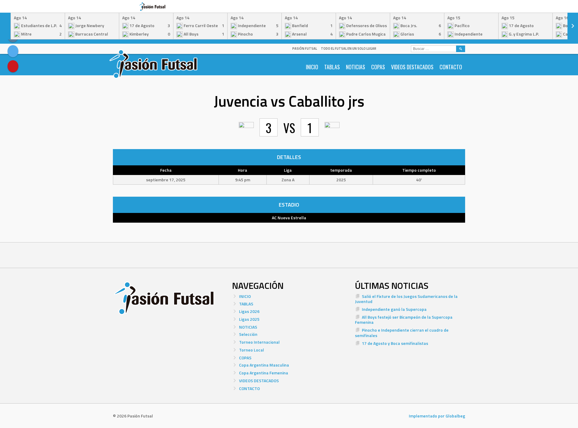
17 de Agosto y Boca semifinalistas (395, 343)
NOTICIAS (355, 67)
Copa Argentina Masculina (264, 365)
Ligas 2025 (249, 319)
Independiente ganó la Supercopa (394, 309)
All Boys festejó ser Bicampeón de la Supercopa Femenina (403, 320)
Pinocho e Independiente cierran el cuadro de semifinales (402, 333)
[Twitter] (13, 51)
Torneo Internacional (259, 342)
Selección (248, 334)
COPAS (378, 67)
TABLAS (332, 67)
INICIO (312, 67)
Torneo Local (251, 350)
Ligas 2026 (249, 311)
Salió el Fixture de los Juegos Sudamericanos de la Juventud (406, 299)
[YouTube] (13, 66)
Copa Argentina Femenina (263, 373)
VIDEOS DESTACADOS (412, 67)
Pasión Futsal (304, 48)
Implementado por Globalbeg (437, 416)
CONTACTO (451, 67)
